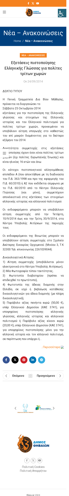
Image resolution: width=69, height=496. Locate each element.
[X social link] (33, 3)
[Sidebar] (4, 153)
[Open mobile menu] (4, 12)
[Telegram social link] (41, 359)
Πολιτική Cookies (33, 467)
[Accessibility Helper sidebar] (62, 13)
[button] (15, 408)
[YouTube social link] (37, 3)
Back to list (30, 375)
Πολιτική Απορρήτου (33, 470)
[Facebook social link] (28, 3)
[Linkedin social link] (32, 359)
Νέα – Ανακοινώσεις (39, 41)
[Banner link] (25, 408)
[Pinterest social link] (23, 359)
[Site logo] (33, 11)
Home (17, 41)
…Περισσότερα (51, 347)
